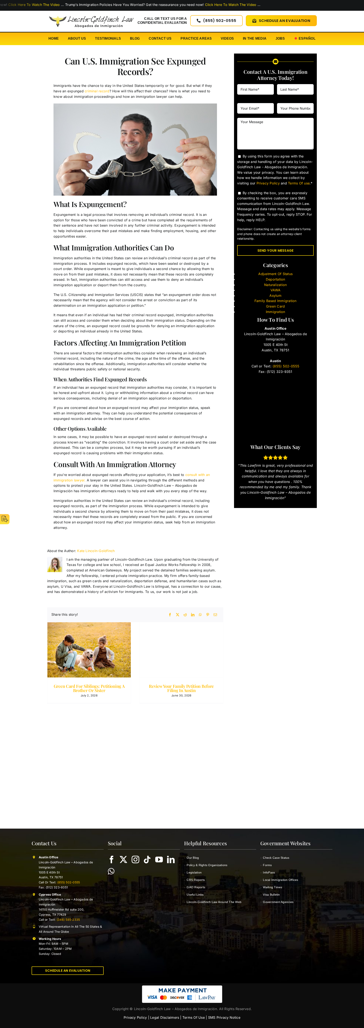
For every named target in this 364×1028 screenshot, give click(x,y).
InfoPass (267, 872)
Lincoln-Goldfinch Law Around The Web (212, 902)
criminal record (97, 91)
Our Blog (191, 857)
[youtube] (159, 859)
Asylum (275, 295)
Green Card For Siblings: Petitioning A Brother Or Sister (89, 688)
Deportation (275, 279)
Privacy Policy (268, 183)
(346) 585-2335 (68, 919)
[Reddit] (185, 615)
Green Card (275, 306)
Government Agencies (276, 902)
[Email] (215, 615)
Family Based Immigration (275, 301)
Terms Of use (299, 183)
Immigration (275, 312)
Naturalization (275, 285)
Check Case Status (274, 857)
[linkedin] (171, 859)
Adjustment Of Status (275, 274)
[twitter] (123, 859)
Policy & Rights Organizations (205, 865)
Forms (266, 865)
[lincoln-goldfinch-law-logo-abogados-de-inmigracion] (91, 13)
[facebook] (111, 859)
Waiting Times (271, 887)
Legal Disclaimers (164, 1017)
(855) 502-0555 (286, 366)
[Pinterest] (207, 615)
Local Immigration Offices (279, 880)
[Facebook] (170, 615)
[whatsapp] (111, 871)
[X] (177, 615)
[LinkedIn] (193, 615)
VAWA (275, 290)
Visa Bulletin (270, 894)
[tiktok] (147, 859)
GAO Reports (194, 887)
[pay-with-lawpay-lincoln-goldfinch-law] (182, 987)
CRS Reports (194, 880)
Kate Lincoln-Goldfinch (96, 551)
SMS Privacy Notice (224, 1017)
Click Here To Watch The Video (194, 5)
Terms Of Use (193, 1017)
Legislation (193, 872)
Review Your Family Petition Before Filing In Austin (181, 688)
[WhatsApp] (200, 615)
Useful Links (193, 894)
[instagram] (135, 859)
